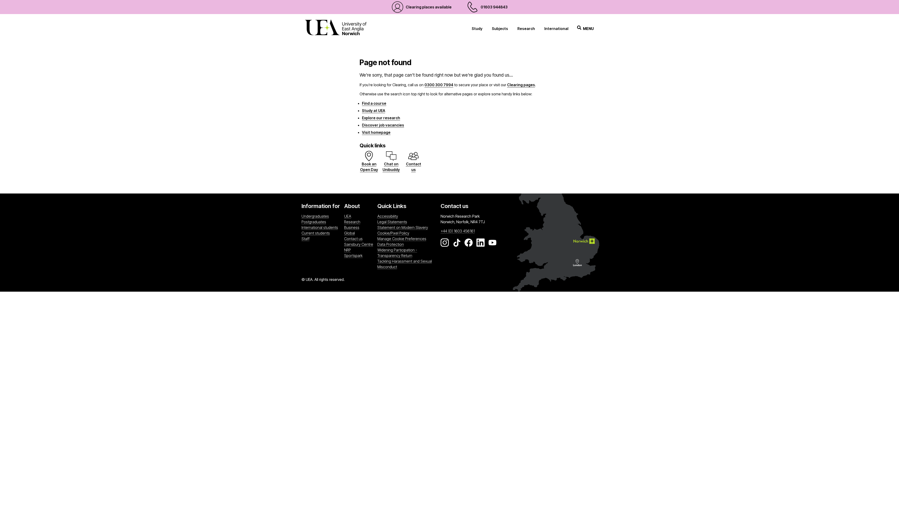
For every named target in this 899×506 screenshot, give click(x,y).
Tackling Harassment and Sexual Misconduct (404, 264)
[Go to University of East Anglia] (335, 28)
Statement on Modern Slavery (402, 227)
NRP (359, 249)
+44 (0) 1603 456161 (458, 231)
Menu (588, 28)
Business (351, 227)
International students (320, 227)
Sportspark (359, 255)
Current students (316, 233)
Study (477, 28)
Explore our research (381, 117)
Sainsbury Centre (359, 244)
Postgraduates (314, 222)
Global (349, 233)
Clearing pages (521, 84)
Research (526, 28)
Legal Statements (392, 222)
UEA (347, 216)
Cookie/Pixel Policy (393, 233)
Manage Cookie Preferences (401, 238)
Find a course (374, 103)
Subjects (500, 28)
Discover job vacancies (383, 125)
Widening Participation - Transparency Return (397, 253)
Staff (305, 238)
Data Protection (390, 244)
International (556, 28)
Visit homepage (376, 132)
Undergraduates (315, 216)
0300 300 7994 (438, 84)
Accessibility (387, 216)
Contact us (353, 238)
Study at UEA (373, 110)
